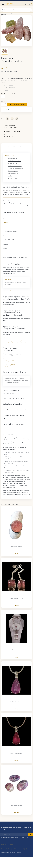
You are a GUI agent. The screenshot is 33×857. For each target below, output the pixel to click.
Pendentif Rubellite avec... (16, 701)
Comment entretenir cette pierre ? (14, 398)
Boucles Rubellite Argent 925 (16, 598)
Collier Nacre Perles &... (16, 650)
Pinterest (16, 118)
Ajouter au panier (17, 105)
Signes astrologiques (13, 171)
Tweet (12, 118)
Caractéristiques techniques (14, 161)
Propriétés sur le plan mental (14, 166)
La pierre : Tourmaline (13, 163)
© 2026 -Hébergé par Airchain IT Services (11, 852)
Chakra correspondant (13, 173)
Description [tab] (6, 146)
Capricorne (15, 341)
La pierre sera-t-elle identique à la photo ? (13, 417)
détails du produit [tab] (17, 146)
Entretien (10, 176)
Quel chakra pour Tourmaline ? (13, 404)
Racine (13, 364)
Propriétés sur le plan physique (15, 168)
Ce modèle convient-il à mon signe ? (14, 410)
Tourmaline (5, 222)
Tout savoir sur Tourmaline (9, 291)
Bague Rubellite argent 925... (16, 546)
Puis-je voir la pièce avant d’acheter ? (14, 424)
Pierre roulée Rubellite (16, 805)
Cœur (6, 364)
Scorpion (23, 341)
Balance (7, 341)
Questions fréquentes (13, 178)
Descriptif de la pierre (13, 158)
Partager (7, 118)
